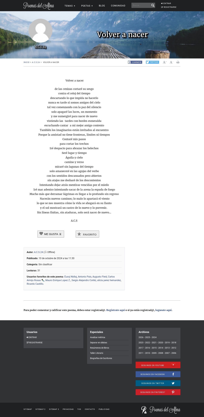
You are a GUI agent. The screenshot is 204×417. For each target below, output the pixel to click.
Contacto (90, 409)
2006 (173, 353)
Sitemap (28, 409)
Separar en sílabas (98, 342)
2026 (141, 337)
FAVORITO (89, 234)
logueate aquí (163, 310)
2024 (154, 337)
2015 (154, 348)
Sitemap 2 (40, 409)
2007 (167, 353)
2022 (147, 342)
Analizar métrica (97, 337)
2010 (147, 353)
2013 (167, 348)
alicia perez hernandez (109, 280)
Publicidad (104, 409)
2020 (160, 342)
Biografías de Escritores (101, 358)
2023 (141, 342)
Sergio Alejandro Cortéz (84, 280)
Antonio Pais (84, 276)
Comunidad (118, 5)
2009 (154, 353)
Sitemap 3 (54, 409)
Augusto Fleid (99, 276)
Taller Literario (96, 353)
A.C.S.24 (36, 62)
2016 (147, 348)
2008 (160, 353)
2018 (173, 342)
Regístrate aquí (115, 310)
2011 (141, 353)
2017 (141, 348)
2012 (173, 348)
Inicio (26, 62)
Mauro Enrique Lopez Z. (57, 280)
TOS (79, 409)
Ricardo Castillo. (35, 283)
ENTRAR (167, 3)
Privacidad (68, 409)
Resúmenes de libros (99, 348)
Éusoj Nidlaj (70, 276)
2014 (160, 348)
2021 (154, 342)
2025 (147, 337)
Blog (102, 5)
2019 (167, 342)
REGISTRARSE (170, 7)
